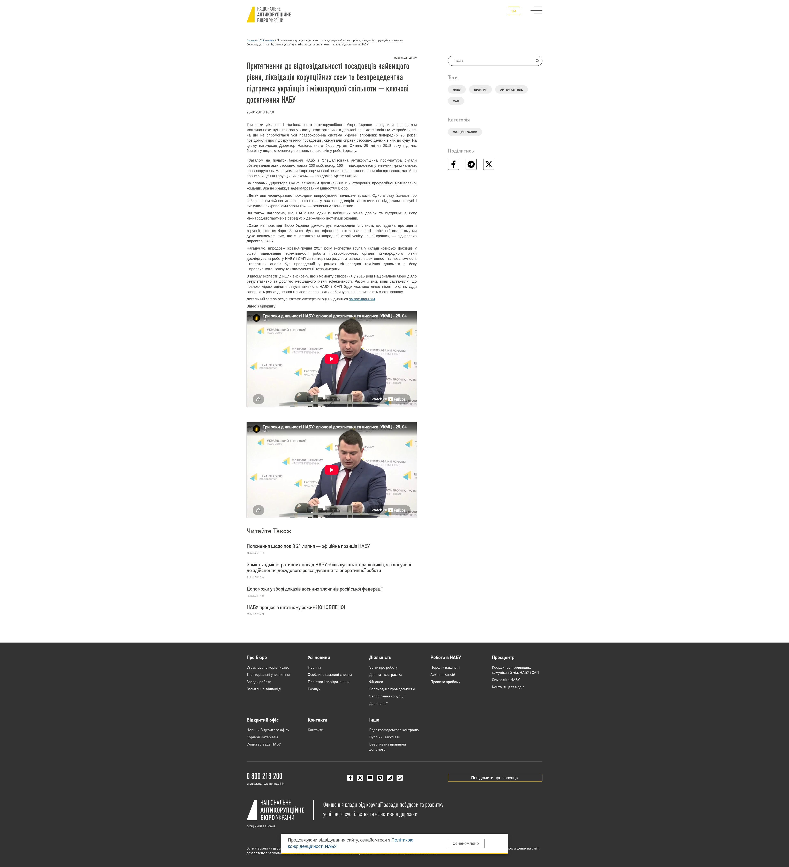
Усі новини (319, 657)
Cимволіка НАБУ (506, 679)
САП (456, 101)
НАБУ (457, 89)
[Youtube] (370, 778)
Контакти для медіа (508, 686)
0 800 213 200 (264, 775)
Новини (314, 667)
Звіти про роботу (383, 667)
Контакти (317, 719)
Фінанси (376, 681)
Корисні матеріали (262, 736)
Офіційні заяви (465, 132)
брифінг (480, 89)
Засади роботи (259, 681)
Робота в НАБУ (445, 657)
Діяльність (380, 657)
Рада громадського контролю (394, 729)
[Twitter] (360, 778)
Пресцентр (503, 657)
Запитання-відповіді (264, 688)
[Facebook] (350, 778)
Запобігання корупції (387, 696)
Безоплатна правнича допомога (387, 746)
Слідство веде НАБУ (264, 744)
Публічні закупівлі (384, 736)
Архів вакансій (442, 674)
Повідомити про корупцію (495, 778)
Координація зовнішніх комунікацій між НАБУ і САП (515, 670)
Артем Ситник (511, 89)
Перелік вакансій (445, 667)
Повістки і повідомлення (329, 681)
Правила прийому (445, 681)
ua (514, 10)
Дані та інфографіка (385, 674)
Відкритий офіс (263, 719)
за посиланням (362, 299)
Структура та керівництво (268, 667)
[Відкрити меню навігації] (536, 10)
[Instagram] (390, 778)
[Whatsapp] (400, 778)
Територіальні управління (268, 674)
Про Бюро (257, 657)
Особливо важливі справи (330, 674)
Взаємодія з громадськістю (392, 688)
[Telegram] (380, 778)
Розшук (314, 688)
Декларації (378, 703)
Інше (374, 719)
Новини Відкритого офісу (268, 729)
